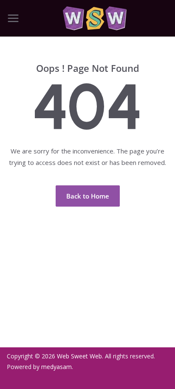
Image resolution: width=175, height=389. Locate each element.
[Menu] (13, 18)
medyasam (56, 367)
